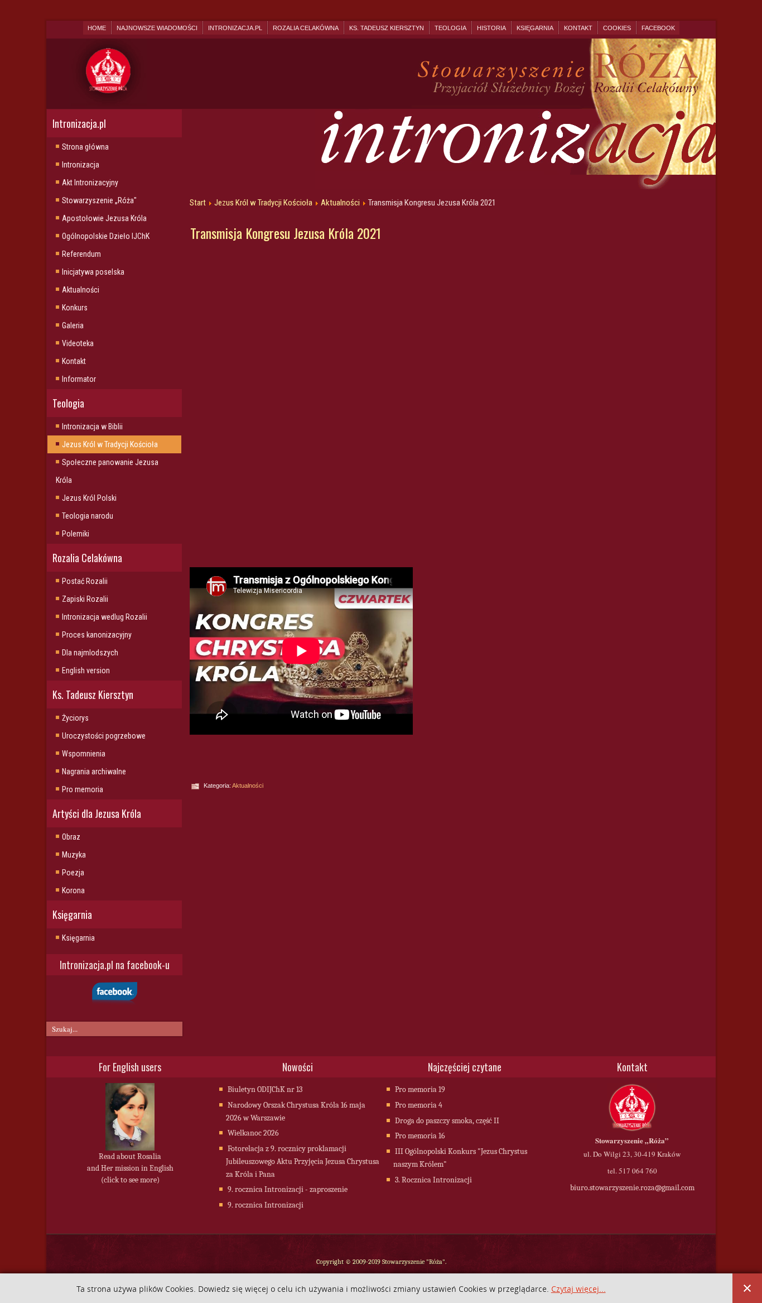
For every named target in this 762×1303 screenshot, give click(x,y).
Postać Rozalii (85, 581)
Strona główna (85, 146)
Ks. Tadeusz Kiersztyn (386, 28)
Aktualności (80, 289)
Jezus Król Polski (89, 498)
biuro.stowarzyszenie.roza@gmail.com (632, 1187)
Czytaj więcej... (578, 1289)
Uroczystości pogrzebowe (104, 735)
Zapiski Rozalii (85, 599)
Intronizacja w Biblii (92, 426)
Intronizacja (80, 164)
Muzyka (74, 854)
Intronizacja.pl (235, 28)
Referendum (81, 254)
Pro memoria (82, 789)
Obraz (71, 836)
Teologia (450, 28)
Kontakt (578, 28)
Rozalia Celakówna (306, 28)
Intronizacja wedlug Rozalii (104, 616)
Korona (73, 890)
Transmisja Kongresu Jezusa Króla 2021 (285, 233)
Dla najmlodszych (90, 652)
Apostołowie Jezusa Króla (104, 218)
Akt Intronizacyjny (90, 182)
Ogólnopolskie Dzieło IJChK (105, 236)
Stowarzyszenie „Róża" (99, 200)
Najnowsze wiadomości (157, 28)
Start (198, 203)
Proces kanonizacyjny (97, 634)
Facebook (658, 28)
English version (86, 670)
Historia (491, 28)
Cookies (617, 28)
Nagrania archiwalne (94, 771)
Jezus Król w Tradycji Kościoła (110, 444)
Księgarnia (535, 28)
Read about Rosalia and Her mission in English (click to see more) (130, 1168)
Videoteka (78, 343)
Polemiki (75, 533)
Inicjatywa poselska (93, 271)
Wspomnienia (83, 753)
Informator (79, 379)
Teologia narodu (87, 515)
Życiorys (75, 717)
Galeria (73, 325)
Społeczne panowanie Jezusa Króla (107, 471)
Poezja (73, 872)
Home (97, 28)
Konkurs (75, 307)
